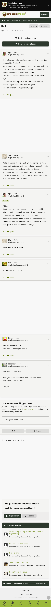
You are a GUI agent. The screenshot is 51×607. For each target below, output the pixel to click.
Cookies (29, 595)
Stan (10, 155)
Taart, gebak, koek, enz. (19, 562)
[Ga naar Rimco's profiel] (4, 339)
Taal (20, 595)
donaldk (16, 537)
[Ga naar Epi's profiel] (4, 53)
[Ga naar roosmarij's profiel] (4, 365)
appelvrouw (17, 575)
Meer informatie (6, 5)
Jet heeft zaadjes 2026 (18, 543)
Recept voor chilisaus (18, 572)
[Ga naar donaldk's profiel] (6, 534)
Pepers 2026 (14, 553)
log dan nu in (27, 409)
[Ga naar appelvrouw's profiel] (6, 573)
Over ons (25, 590)
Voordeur (20, 31)
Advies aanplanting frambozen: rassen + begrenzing (26, 532)
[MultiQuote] (3, 95)
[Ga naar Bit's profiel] (4, 264)
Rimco (10, 338)
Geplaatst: (30, 537)
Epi (2, 31)
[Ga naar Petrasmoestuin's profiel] (6, 564)
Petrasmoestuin (19, 565)
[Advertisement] (25, 125)
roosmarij (12, 364)
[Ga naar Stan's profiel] (4, 156)
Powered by (25, 598)
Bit (9, 263)
